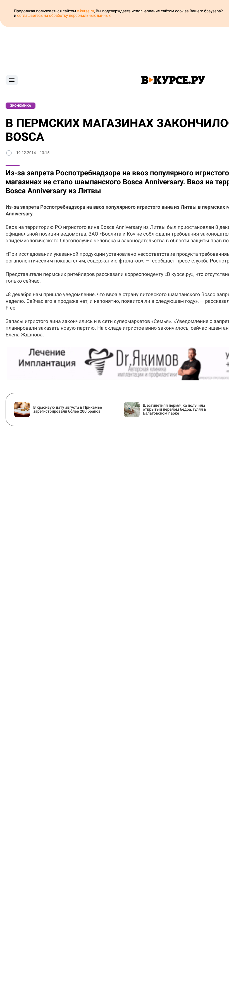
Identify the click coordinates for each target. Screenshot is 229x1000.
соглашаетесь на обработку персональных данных (64, 15)
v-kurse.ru (85, 11)
